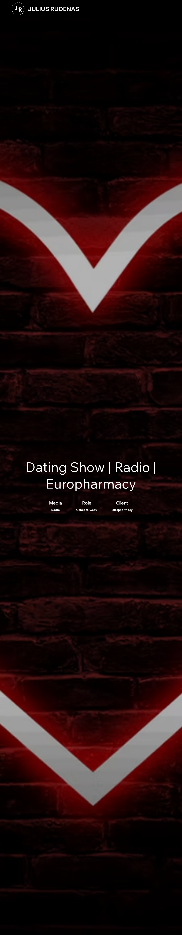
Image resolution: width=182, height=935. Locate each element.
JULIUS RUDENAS (53, 9)
